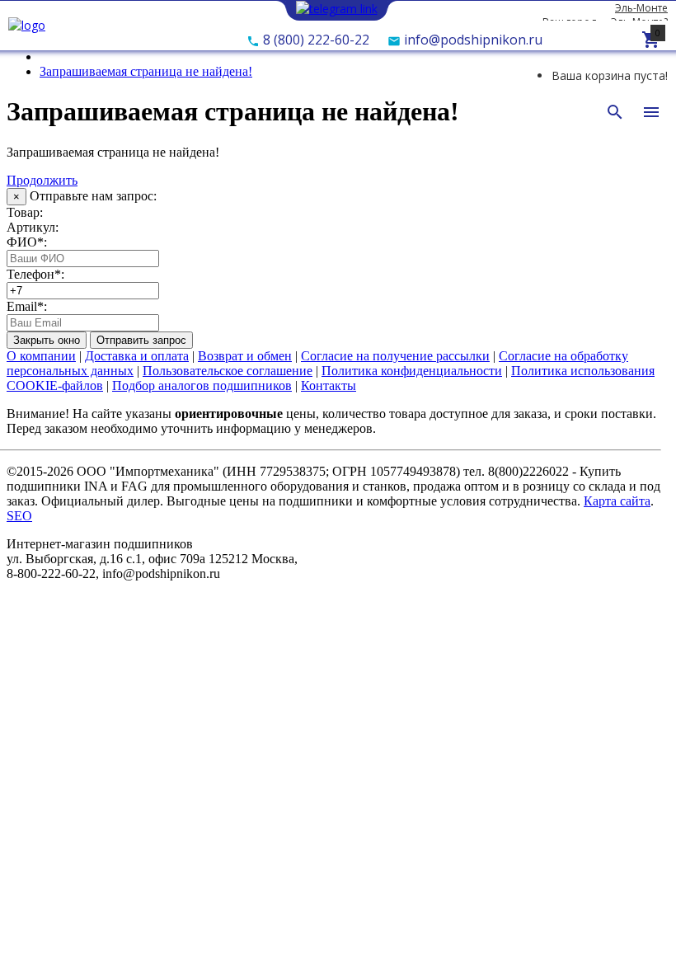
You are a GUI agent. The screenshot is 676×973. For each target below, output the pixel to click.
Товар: (25, 212)
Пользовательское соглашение (227, 371)
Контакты (328, 385)
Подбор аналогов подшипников (202, 385)
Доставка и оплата (137, 356)
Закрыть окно (46, 340)
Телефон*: (35, 274)
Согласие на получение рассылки (395, 356)
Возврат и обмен (245, 356)
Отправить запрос (141, 340)
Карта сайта (617, 501)
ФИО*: (27, 242)
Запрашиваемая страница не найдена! (146, 71)
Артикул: (33, 227)
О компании (41, 356)
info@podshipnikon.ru (471, 40)
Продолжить (42, 180)
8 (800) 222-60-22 (314, 40)
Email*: (27, 306)
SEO (19, 516)
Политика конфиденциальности (412, 371)
